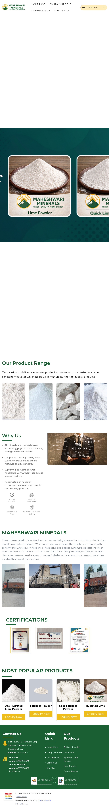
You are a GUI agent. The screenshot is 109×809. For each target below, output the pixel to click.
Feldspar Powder (41, 705)
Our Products (41, 10)
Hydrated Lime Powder (71, 759)
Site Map (51, 768)
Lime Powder (70, 766)
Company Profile (60, 4)
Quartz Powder (71, 771)
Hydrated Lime (95, 705)
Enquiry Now (13, 717)
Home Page (38, 4)
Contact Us (61, 10)
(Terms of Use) (21, 797)
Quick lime (69, 752)
